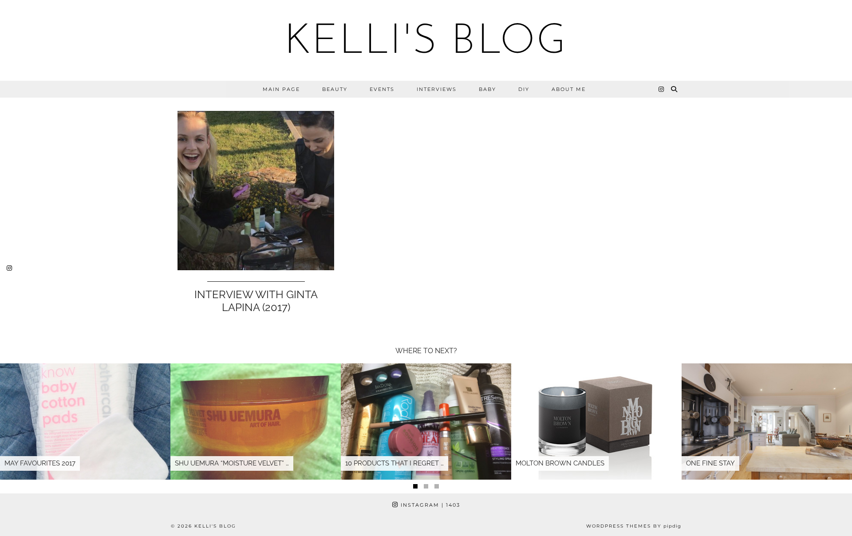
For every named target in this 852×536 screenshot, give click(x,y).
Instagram (429, 505)
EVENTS (382, 89)
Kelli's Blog (426, 42)
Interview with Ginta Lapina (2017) (256, 301)
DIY (523, 89)
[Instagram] (662, 89)
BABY (487, 89)
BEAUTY (334, 89)
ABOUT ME (569, 89)
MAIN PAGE (281, 89)
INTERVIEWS (437, 89)
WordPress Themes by (633, 526)
